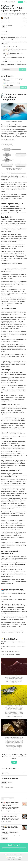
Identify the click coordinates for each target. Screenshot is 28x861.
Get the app (19, 857)
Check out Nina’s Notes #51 (18, 173)
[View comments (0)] (5, 21)
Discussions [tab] (11, 798)
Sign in (25, 1)
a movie (14, 632)
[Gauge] (25, 26)
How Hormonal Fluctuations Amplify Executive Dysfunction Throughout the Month (9, 831)
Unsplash (19, 121)
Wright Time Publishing (12, 768)
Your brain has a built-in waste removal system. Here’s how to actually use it (10, 808)
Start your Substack (11, 857)
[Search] (25, 798)
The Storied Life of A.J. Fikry (8, 593)
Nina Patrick (6, 17)
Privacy (13, 854)
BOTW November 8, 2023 (13, 626)
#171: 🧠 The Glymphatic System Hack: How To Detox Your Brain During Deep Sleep (10, 804)
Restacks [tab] (10, 782)
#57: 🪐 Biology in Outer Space (11, 46)
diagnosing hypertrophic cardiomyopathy (11, 523)
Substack (8, 859)
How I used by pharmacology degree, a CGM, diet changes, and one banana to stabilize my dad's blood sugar (10, 819)
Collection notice (21, 854)
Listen (25, 17)
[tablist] (6, 782)
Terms (16, 854)
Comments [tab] (4, 782)
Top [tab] (2, 798)
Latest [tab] (6, 798)
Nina (2, 34)
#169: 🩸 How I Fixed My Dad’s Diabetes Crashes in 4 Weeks (9, 815)
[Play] (3, 26)
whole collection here (14, 654)
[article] (14, 807)
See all (3, 838)
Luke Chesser (13, 121)
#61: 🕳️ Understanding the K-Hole (12, 61)
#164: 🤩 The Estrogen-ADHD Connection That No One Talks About (9, 827)
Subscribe (20, 1)
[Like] (2, 21)
